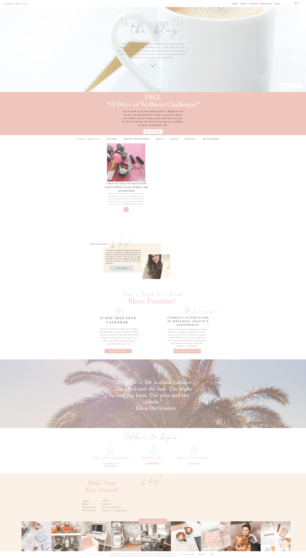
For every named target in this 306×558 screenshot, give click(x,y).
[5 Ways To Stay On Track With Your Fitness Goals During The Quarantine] (126, 162)
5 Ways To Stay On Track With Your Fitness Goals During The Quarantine (126, 187)
